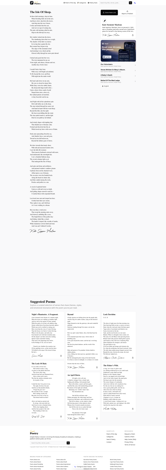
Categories (110, 437)
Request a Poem (130, 434)
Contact (109, 442)
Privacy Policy (129, 442)
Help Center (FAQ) (130, 439)
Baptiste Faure (72, 447)
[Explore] (130, 2)
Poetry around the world (93, 457)
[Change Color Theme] (135, 3)
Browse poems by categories (40, 457)
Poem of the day (112, 434)
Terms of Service (130, 445)
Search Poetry (111, 439)
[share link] (132, 35)
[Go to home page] (35, 3)
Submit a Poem (129, 437)
